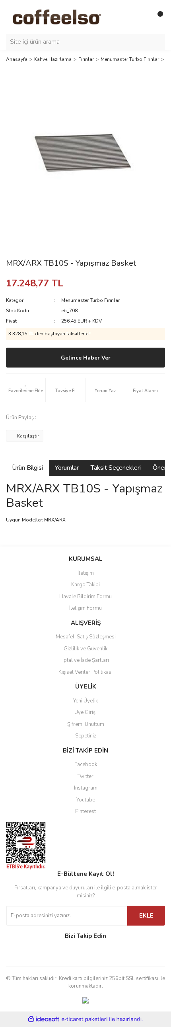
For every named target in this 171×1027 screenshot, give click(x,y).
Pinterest (85, 811)
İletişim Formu (85, 608)
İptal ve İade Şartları (85, 660)
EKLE (146, 916)
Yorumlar (67, 467)
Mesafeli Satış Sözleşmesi (86, 636)
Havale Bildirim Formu (85, 596)
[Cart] (157, 17)
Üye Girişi (85, 712)
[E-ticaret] (84, 1019)
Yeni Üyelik (85, 700)
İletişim (86, 573)
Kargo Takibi (85, 584)
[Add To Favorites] (25, 390)
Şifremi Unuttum (85, 724)
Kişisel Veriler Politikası (85, 672)
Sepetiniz (85, 735)
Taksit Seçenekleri (116, 467)
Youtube (85, 799)
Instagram (85, 788)
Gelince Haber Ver (86, 358)
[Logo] (67, 16)
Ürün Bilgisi (27, 467)
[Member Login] (141, 17)
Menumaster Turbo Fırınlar (90, 300)
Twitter (85, 776)
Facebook (85, 764)
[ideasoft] (44, 1019)
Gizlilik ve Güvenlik (85, 648)
